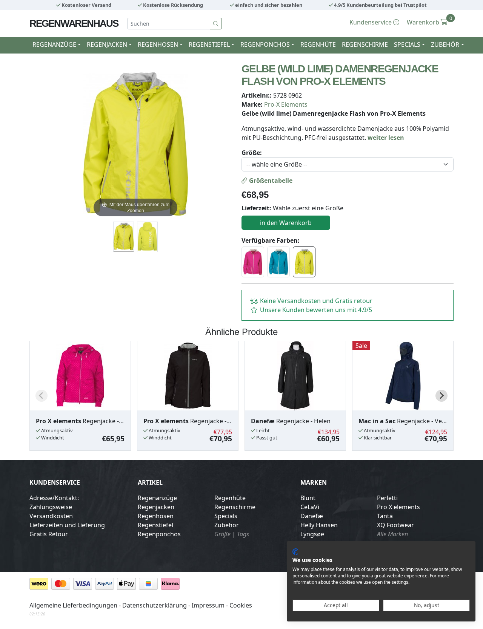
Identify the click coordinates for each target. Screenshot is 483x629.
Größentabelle (270, 180)
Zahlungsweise (50, 507)
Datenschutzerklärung (154, 605)
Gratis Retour (48, 534)
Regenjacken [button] (107, 44)
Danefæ (311, 516)
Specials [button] (407, 44)
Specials (225, 516)
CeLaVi (309, 507)
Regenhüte (318, 44)
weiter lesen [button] (386, 137)
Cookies (240, 605)
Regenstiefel (155, 525)
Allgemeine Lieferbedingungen (73, 605)
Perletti (387, 498)
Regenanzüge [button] (54, 44)
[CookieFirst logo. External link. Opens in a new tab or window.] (295, 551)
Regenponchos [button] (265, 44)
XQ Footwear (395, 525)
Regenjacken (156, 507)
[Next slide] (441, 396)
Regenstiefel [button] (209, 44)
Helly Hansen (319, 525)
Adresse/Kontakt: (54, 498)
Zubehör (226, 525)
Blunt (307, 498)
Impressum (208, 605)
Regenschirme (365, 44)
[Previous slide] (41, 396)
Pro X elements (398, 507)
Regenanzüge (157, 498)
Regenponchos (159, 534)
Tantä (385, 516)
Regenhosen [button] (158, 44)
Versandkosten (51, 516)
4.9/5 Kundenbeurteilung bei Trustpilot (380, 5)
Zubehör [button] (445, 44)
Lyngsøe (312, 534)
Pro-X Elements (286, 104)
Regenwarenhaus (73, 23)
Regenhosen (156, 516)
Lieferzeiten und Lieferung (67, 525)
